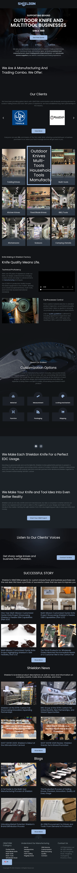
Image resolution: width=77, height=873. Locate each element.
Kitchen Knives (13, 212)
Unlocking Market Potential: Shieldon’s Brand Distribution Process (17, 825)
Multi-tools (63, 182)
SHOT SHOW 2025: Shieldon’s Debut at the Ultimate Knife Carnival (18, 744)
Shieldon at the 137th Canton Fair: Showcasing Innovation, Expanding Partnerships (16, 710)
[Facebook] (36, 446)
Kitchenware (13, 243)
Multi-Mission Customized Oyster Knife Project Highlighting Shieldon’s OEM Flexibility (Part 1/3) (18, 652)
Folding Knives (13, 182)
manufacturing (9, 280)
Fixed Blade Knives (38, 212)
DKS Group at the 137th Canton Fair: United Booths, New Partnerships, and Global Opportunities (57, 710)
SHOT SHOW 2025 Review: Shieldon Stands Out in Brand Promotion (56, 744)
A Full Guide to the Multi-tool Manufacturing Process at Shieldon (16, 790)
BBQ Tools (63, 212)
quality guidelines (55, 314)
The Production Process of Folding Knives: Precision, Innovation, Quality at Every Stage (58, 791)
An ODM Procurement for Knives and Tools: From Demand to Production (57, 825)
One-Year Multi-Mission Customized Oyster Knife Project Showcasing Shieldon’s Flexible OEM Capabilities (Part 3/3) (17, 616)
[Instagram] (41, 446)
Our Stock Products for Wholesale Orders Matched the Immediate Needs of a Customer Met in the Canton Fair (58, 652)
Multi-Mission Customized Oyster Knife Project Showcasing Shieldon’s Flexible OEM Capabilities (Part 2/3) (58, 615)
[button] (3, 118)
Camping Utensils (63, 243)
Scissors (38, 243)
